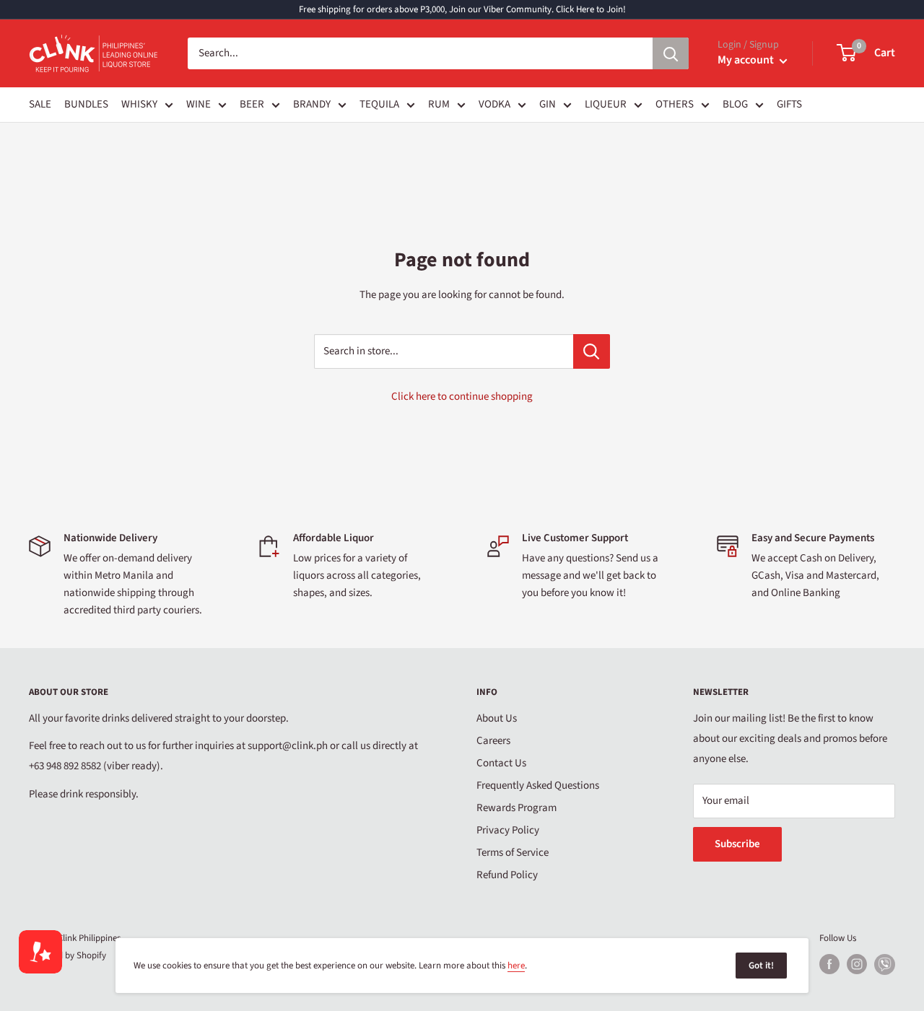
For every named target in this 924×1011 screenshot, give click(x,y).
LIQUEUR (606, 104)
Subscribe (737, 844)
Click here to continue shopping (462, 396)
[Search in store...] (591, 351)
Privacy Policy (507, 830)
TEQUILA (379, 104)
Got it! (761, 965)
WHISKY (139, 104)
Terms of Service (512, 852)
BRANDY (312, 104)
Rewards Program (516, 807)
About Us (496, 718)
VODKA (494, 104)
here (516, 965)
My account (747, 60)
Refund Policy (507, 875)
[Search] (671, 53)
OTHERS (674, 104)
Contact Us (501, 763)
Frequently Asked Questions (537, 785)
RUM (439, 104)
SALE (40, 104)
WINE (198, 104)
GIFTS (789, 104)
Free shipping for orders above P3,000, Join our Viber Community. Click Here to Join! (462, 9)
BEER (252, 104)
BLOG (735, 104)
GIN (547, 104)
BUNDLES (86, 104)
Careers (493, 740)
